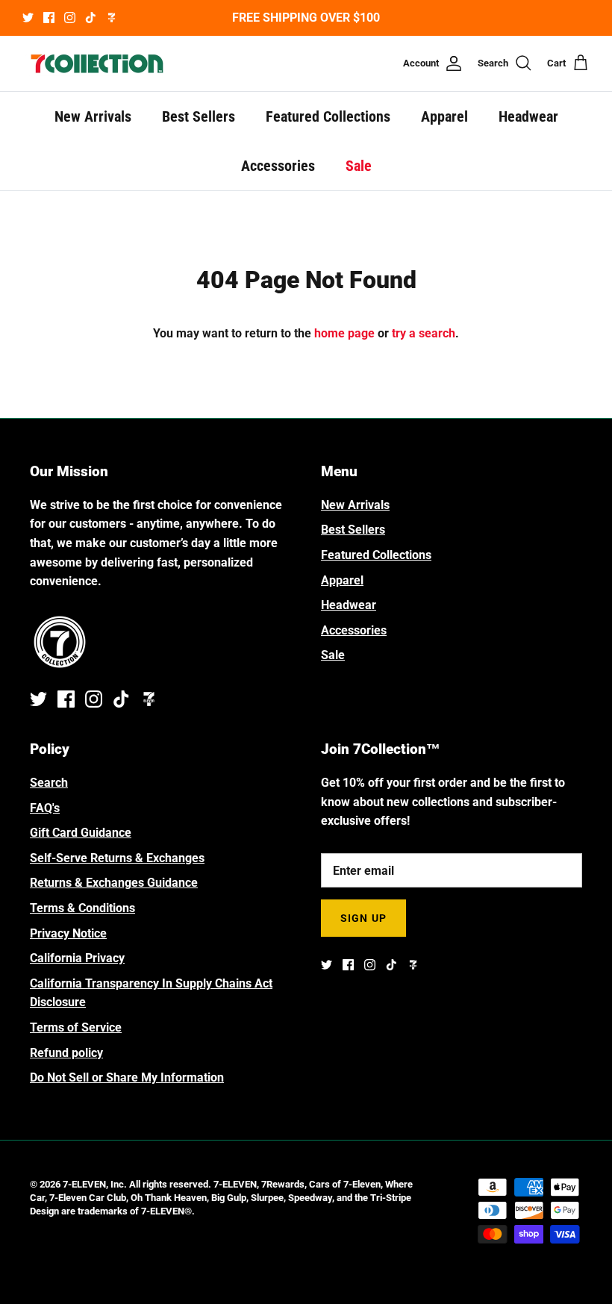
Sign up (363, 918)
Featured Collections (328, 116)
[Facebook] (48, 17)
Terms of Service (76, 1027)
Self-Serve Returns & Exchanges (117, 858)
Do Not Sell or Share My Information (127, 1077)
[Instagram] (69, 17)
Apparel (444, 116)
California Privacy (77, 958)
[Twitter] (28, 17)
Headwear (528, 116)
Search (49, 783)
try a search (423, 333)
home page (344, 333)
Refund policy (66, 1053)
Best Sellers (198, 116)
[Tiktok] (90, 17)
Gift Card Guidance (80, 833)
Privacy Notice (68, 933)
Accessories (278, 166)
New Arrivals (92, 116)
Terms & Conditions (82, 908)
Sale (359, 166)
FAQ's (45, 808)
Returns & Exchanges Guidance (114, 883)
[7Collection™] (97, 63)
